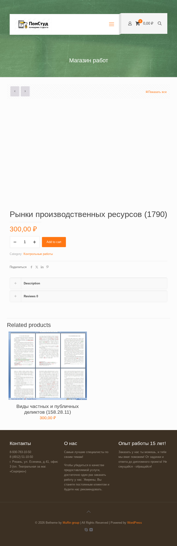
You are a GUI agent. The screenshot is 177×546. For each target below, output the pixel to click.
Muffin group (71, 522)
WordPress (134, 522)
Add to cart (54, 242)
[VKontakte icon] (91, 530)
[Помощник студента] (32, 24)
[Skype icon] (86, 530)
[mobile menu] (111, 24)
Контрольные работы (38, 254)
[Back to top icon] (88, 512)
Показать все (157, 92)
